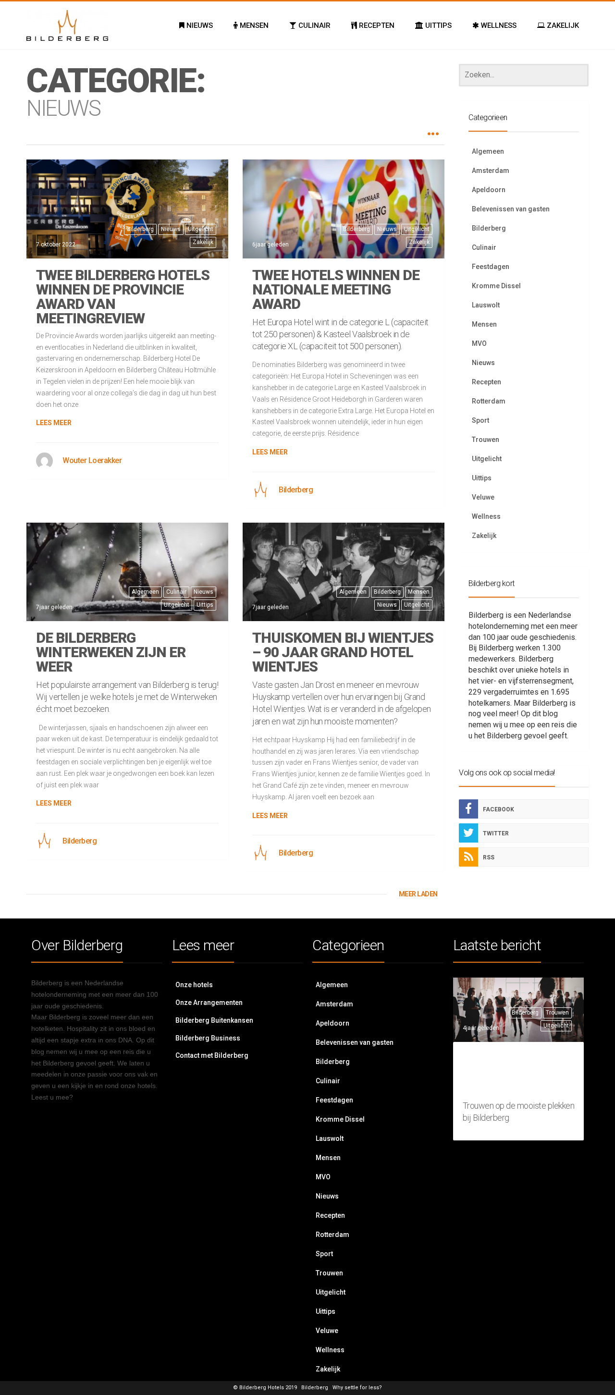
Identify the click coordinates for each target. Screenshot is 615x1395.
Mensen (419, 591)
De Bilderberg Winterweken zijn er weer (110, 652)
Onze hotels (194, 985)
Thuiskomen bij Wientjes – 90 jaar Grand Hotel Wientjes (342, 652)
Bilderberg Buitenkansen (214, 1020)
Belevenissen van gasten (511, 209)
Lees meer (54, 423)
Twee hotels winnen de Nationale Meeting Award (335, 289)
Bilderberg (140, 229)
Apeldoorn (488, 190)
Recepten (486, 382)
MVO (479, 343)
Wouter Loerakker (92, 460)
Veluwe (483, 497)
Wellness (486, 516)
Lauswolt (486, 305)
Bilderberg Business (207, 1038)
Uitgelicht (200, 229)
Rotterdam (488, 401)
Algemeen (145, 591)
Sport (480, 420)
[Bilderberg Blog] (67, 25)
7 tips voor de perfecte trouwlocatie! (516, 1073)
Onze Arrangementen (209, 1002)
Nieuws (171, 229)
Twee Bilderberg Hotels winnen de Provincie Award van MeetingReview (122, 297)
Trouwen (485, 439)
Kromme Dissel (496, 286)
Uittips (205, 604)
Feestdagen (490, 266)
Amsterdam (490, 170)
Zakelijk (203, 242)
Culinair (176, 591)
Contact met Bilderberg (211, 1055)
